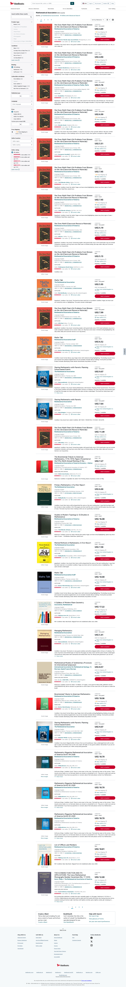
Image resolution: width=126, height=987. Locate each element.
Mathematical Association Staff (64, 339)
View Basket (20, 948)
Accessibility (57, 956)
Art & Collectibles (67, 8)
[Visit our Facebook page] (92, 938)
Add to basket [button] (105, 39)
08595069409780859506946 (73, 288)
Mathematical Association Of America (67, 57)
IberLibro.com (89, 972)
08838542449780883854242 (73, 469)
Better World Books (64, 707)
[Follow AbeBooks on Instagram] (92, 945)
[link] (113, 19)
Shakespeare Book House (65, 267)
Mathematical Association (63, 402)
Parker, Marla (84, 85)
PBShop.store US (63, 615)
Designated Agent (58, 954)
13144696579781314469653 (73, 610)
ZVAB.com (98, 972)
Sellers (98, 8)
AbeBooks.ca (79, 972)
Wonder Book (62, 125)
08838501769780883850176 (73, 887)
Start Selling (112, 8)
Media (55, 940)
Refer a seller (39, 945)
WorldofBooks (62, 293)
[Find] (72, 3)
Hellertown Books (63, 474)
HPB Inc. (60, 236)
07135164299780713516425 (73, 493)
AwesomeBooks (62, 382)
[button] (37, 19)
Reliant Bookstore (63, 67)
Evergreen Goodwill (64, 154)
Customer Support (76, 940)
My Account (98, 3)
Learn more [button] (14, 169)
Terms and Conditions (86, 980)
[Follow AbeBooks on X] (92, 941)
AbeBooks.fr (49, 972)
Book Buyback (39, 943)
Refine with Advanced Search (71, 15)
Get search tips (94, 916)
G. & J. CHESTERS (63, 680)
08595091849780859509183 (73, 637)
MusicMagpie (62, 412)
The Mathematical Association (64, 282)
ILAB (71, 129)
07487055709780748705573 (73, 580)
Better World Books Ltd (65, 350)
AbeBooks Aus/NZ (68, 972)
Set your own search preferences (99, 921)
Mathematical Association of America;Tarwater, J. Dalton (73, 463)
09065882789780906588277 (73, 551)
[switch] (13, 132)
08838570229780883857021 (73, 35)
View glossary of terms (96, 919)
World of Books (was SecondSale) (68, 39)
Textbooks (84, 8)
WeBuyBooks (62, 498)
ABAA (67, 129)
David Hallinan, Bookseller (66, 891)
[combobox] (50, 3)
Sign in (91, 3)
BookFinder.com (63, 975)
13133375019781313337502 (73, 853)
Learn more (14, 60)
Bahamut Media (62, 737)
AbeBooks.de (39, 972)
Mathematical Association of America (66, 29)
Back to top (63, 930)
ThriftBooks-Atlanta (64, 210)
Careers (56, 943)
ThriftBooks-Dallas (64, 182)
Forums (56, 945)
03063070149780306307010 (73, 675)
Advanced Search (15, 8)
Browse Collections (34, 8)
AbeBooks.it (58, 972)
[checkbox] (12, 24)
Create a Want (42, 922)
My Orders (20, 945)
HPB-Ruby (61, 442)
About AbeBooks (58, 937)
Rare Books (51, 8)
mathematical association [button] (51, 15)
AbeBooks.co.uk (29, 972)
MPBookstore (62, 765)
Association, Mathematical (63, 605)
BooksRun (61, 96)
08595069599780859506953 (73, 377)
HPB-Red (60, 323)
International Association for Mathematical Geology (71, 667)
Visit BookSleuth (69, 922)
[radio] (12, 69)
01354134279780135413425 (73, 525)
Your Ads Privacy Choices (60, 951)
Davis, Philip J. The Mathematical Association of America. (73, 879)
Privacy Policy (57, 948)
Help (112, 3)
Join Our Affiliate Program (42, 940)
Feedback (124, 351)
